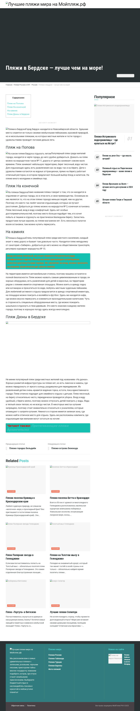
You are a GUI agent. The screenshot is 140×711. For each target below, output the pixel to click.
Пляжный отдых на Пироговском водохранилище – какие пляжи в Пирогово (117, 171)
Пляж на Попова (15, 103)
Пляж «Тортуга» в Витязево (21, 612)
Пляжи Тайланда (56, 658)
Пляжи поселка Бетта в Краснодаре (69, 497)
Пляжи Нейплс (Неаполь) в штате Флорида (128, 659)
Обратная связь (17, 706)
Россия (11, 491)
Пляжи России (55, 655)
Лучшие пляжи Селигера (63, 612)
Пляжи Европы (55, 666)
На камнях (12, 110)
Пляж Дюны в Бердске (18, 114)
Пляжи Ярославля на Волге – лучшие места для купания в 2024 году (117, 187)
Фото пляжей (54, 669)
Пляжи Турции (55, 662)
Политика (31, 706)
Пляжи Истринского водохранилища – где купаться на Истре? (106, 140)
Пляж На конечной (16, 107)
